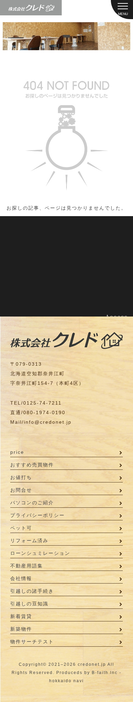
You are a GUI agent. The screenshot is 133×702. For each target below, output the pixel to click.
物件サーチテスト (32, 641)
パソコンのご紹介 (32, 502)
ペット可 (21, 528)
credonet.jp (92, 664)
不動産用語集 (26, 565)
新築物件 (21, 629)
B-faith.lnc (105, 672)
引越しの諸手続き (32, 591)
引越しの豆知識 (29, 603)
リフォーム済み (29, 540)
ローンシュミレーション (40, 553)
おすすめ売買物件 (32, 464)
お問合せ (21, 490)
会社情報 (21, 578)
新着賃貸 (21, 616)
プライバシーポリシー (37, 515)
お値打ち (21, 477)
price (17, 452)
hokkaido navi (66, 680)
